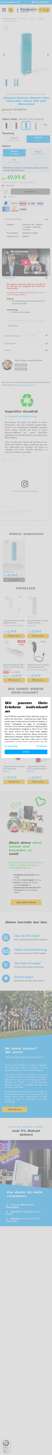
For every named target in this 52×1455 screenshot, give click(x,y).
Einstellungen (42, 746)
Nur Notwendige (11, 746)
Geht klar (26, 752)
